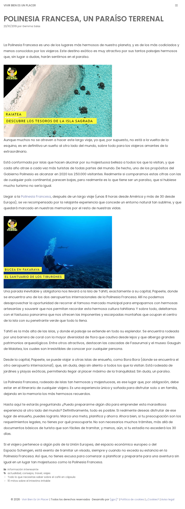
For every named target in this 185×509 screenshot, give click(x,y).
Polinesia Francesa (36, 196)
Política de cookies (132, 499)
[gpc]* (114, 499)
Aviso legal (167, 499)
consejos (28, 473)
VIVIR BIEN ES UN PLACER (20, 5)
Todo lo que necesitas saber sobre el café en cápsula (41, 477)
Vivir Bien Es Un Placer (35, 499)
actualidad (14, 473)
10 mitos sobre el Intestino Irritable (29, 481)
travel (38, 473)
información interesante (23, 469)
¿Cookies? (153, 499)
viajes (46, 473)
